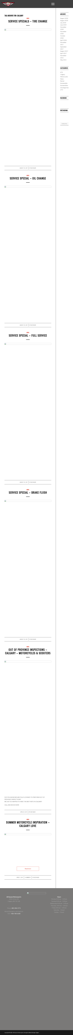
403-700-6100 (15, 913)
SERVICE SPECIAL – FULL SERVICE (28, 335)
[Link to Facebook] (59, 4)
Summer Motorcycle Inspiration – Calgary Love (28, 824)
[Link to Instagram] (62, 4)
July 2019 (63, 23)
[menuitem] (52, 4)
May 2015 (63, 60)
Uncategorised (64, 87)
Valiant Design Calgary (34, 1032)
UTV (61, 90)
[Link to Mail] (70, 4)
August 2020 (64, 18)
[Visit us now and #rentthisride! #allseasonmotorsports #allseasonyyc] (61, 117)
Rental (62, 81)
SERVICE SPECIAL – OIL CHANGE (28, 178)
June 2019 (63, 25)
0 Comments (28, 877)
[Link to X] (65, 4)
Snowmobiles (64, 85)
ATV (61, 72)
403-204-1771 (16, 908)
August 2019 (64, 20)
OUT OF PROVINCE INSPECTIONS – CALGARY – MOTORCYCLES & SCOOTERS (28, 651)
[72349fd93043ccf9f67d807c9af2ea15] (27, 848)
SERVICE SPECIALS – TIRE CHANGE (27, 21)
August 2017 (64, 51)
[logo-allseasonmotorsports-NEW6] (8, 4)
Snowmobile (63, 83)
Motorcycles (64, 76)
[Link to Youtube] (67, 4)
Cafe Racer (33, 168)
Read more (28, 868)
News (28, 18)
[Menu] (52, 4)
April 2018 (63, 40)
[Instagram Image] (67, 117)
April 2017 (63, 53)
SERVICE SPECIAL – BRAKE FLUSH (28, 492)
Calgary (62, 74)
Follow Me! (64, 123)
